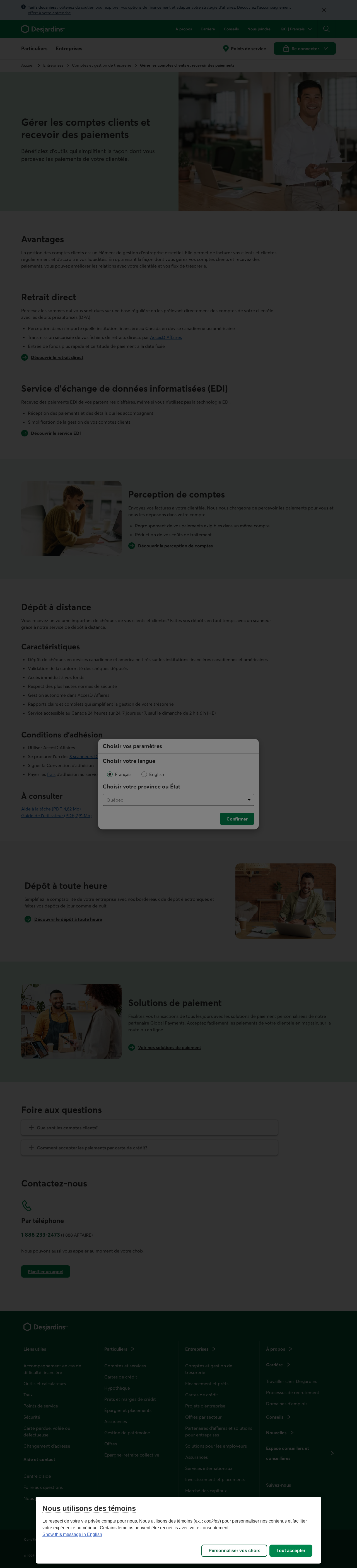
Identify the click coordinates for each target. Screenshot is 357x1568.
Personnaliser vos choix (234, 1550)
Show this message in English (72, 1534)
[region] (178, 1530)
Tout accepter (290, 1550)
